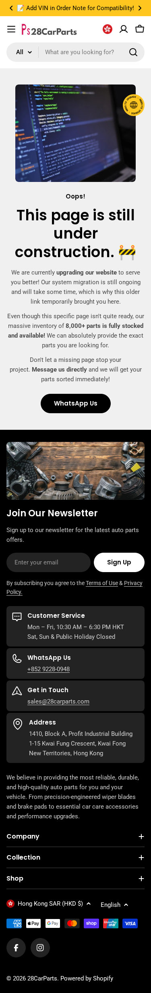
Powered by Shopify (86, 978)
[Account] (123, 29)
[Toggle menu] (11, 29)
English (110, 904)
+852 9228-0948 (48, 669)
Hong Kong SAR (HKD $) (50, 903)
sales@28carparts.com (58, 701)
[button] (11, 8)
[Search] (133, 52)
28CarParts (42, 978)
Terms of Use (102, 583)
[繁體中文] (107, 29)
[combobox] (75, 52)
